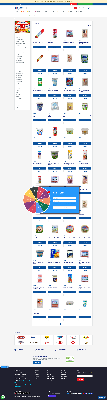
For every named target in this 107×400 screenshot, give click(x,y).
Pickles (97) (18, 94)
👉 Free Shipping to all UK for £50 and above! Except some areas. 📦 (27, 4)
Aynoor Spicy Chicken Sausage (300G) (84, 288)
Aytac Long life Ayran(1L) (37, 163)
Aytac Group (49, 379)
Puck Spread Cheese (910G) (68, 262)
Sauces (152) (18, 100)
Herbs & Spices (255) (20, 66)
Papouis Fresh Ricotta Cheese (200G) (53, 116)
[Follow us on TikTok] (57, 393)
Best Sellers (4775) (19, 39)
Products (37, 376)
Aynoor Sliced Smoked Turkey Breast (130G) (84, 91)
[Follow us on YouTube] (55, 393)
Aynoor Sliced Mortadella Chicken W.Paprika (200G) (39, 238)
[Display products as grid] (88, 25)
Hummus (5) (18, 69)
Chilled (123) (18, 50)
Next (89, 324)
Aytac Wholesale (50, 376)
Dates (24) (18, 54)
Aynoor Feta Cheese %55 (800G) (39, 90)
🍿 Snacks (62, 14)
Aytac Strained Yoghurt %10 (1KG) (39, 139)
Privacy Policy (64, 374)
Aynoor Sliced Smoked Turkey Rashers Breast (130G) (84, 189)
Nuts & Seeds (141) (19, 81)
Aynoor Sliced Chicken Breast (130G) (68, 213)
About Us (49, 372)
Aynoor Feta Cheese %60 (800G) (54, 139)
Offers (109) (18, 37)
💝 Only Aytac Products (61, 11)
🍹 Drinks (52, 11)
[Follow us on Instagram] (53, 393)
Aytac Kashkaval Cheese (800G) (84, 237)
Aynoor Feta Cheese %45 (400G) (69, 90)
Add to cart (40, 47)
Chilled (19, 18)
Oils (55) (17, 84)
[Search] (75, 8)
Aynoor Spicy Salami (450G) (38, 66)
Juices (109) (18, 71)
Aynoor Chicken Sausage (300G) (54, 66)
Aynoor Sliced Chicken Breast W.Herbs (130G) (84, 213)
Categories (37, 374)
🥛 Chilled (45, 11)
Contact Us (37, 379)
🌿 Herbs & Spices (33, 14)
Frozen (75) (18, 64)
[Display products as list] (90, 25)
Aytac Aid (49, 374)
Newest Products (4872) (20, 41)
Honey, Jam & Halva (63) (20, 67)
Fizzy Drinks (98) (19, 60)
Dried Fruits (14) (19, 56)
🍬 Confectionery (17, 14)
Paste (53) (18, 90)
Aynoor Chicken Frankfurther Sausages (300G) (38, 288)
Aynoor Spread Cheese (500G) (53, 287)
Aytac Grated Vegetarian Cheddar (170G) (69, 116)
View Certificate (37, 362)
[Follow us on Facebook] (48, 393)
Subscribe (74, 4)
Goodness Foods (50, 378)
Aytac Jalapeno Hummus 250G (84, 139)
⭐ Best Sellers (30, 11)
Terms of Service (64, 379)
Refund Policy (64, 376)
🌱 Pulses (47, 14)
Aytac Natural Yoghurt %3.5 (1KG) (85, 115)
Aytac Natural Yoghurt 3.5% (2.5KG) (53, 164)
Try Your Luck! (64, 207)
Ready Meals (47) (19, 98)
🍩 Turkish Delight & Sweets (83, 14)
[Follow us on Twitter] (50, 393)
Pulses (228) (18, 96)
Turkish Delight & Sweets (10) (21, 105)
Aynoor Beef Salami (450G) (38, 42)
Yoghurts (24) (18, 107)
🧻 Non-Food (41, 14)
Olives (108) (18, 86)
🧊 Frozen (25, 14)
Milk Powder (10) (19, 75)
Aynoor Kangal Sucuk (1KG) (68, 287)
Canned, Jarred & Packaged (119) (22, 47)
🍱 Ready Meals (54, 14)
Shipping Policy (64, 378)
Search (36, 378)
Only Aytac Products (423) (21, 83)
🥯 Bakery (70, 11)
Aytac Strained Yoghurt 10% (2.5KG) (38, 263)
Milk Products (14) (19, 77)
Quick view (40, 50)
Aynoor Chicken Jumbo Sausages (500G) (85, 263)
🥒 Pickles (74, 14)
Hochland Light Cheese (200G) (54, 262)
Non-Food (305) (19, 79)
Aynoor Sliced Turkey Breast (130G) (69, 66)
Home (15, 18)
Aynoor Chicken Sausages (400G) (54, 311)
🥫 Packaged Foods (78, 11)
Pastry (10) (18, 92)
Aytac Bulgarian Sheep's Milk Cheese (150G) (53, 238)
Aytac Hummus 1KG (66, 311)
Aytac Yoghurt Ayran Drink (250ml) (85, 311)
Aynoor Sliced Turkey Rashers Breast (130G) (84, 43)
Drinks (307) (18, 58)
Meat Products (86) (19, 73)
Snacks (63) (18, 102)
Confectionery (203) (20, 52)
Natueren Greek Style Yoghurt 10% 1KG (39, 116)
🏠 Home (16, 11)
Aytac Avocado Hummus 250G (68, 139)
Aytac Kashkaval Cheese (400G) (69, 237)
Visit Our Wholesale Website (85, 4)
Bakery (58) (18, 45)
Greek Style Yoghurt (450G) (53, 90)
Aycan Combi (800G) (52, 42)
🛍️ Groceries (37, 11)
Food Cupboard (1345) (20, 62)
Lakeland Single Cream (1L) (83, 163)
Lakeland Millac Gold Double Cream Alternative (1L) (69, 164)
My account (81, 8)
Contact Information (65, 372)
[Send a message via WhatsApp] (3, 397)
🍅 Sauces (68, 14)
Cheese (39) (18, 48)
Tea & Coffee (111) (19, 103)
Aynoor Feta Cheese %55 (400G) (84, 66)
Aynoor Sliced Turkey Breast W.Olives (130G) (38, 312)
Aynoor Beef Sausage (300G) (68, 42)
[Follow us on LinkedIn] (59, 393)
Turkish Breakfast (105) (20, 43)
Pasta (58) (18, 88)
